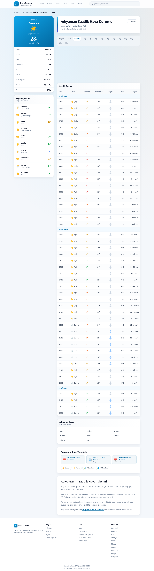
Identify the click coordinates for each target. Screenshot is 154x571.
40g (125, 38)
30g (119, 38)
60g (60, 43)
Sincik (62, 440)
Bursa (113, 541)
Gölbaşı (63, 436)
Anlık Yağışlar (51, 538)
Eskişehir (114, 557)
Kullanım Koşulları (86, 534)
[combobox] (115, 4)
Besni (62, 431)
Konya (113, 553)
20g (107, 38)
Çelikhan (90, 431)
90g (66, 43)
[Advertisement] (98, 64)
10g (95, 38)
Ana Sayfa (40, 4)
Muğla (113, 544)
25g (113, 38)
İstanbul (114, 528)
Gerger (116, 431)
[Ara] (138, 3)
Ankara (114, 531)
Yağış (73, 4)
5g (85, 38)
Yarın (69, 38)
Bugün (61, 38)
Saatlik (77, 38)
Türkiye (50, 4)
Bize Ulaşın (83, 541)
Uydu (65, 4)
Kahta (89, 436)
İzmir (113, 534)
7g (90, 38)
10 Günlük (102, 468)
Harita (58, 4)
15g (101, 38)
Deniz (80, 4)
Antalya (114, 538)
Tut (88, 440)
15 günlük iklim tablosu (93, 509)
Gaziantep (115, 550)
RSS (80, 528)
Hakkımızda (83, 531)
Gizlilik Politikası (85, 538)
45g (131, 38)
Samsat (116, 436)
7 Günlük (88, 468)
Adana (113, 547)
